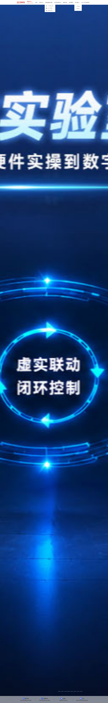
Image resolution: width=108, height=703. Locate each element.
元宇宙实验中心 (57, 2)
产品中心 (41, 2)
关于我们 (77, 2)
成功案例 (71, 2)
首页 (36, 2)
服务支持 (65, 2)
